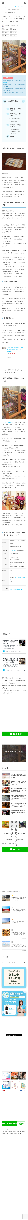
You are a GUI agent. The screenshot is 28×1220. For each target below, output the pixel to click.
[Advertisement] (14, 714)
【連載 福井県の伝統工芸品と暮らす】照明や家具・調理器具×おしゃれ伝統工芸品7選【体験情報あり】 (18, 797)
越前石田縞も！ (14, 121)
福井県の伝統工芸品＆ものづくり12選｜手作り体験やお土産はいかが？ (18, 812)
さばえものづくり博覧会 (8, 422)
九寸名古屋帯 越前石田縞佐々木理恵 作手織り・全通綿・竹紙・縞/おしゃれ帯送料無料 (15, 349)
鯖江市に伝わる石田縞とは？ (15, 109)
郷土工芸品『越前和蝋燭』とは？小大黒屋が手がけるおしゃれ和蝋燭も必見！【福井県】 (18, 790)
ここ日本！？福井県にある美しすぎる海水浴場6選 (19, 922)
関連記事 (12, 136)
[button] (23, 101)
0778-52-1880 (13, 550)
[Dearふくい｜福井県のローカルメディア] (14, 6)
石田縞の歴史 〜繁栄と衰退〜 (15, 114)
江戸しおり (7, 25)
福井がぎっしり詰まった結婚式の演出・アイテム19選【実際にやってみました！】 (18, 783)
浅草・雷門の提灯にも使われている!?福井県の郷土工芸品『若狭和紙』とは (18, 776)
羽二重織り (5, 82)
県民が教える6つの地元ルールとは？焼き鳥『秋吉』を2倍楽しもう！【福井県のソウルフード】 (18, 933)
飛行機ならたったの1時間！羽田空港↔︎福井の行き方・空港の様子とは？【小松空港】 (19, 899)
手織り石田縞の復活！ (16, 118)
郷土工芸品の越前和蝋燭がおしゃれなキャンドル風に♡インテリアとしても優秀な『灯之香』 (18, 805)
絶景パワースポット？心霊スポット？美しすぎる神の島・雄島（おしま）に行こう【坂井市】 (19, 910)
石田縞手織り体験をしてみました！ (15, 125)
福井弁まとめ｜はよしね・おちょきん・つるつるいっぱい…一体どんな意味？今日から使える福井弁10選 (19, 945)
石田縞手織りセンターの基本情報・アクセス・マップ (16, 131)
